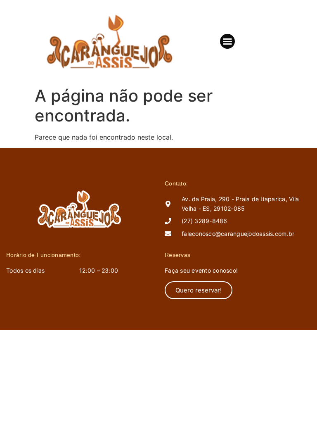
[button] (227, 41)
